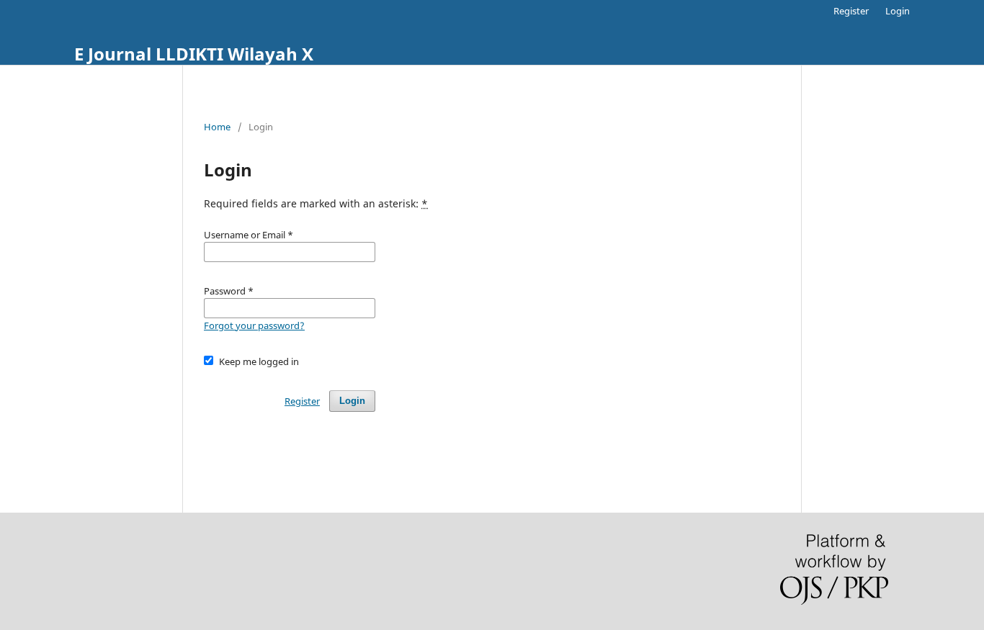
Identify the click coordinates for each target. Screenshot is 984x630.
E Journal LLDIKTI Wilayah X (193, 54)
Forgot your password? (254, 325)
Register (851, 10)
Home (217, 126)
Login (897, 10)
